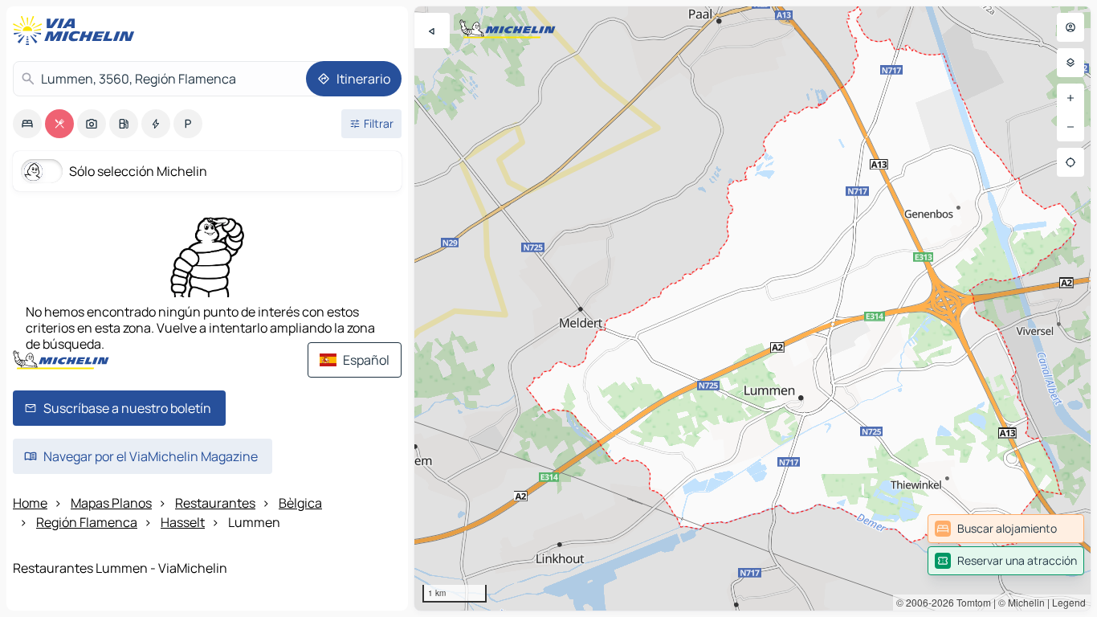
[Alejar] (1070, 126)
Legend (1069, 602)
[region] (752, 308)
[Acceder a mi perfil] (1070, 27)
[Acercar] (1070, 98)
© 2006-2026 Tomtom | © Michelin (970, 602)
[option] (27, 123)
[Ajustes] (1070, 62)
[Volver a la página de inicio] (77, 30)
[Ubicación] (1070, 162)
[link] (1006, 528)
